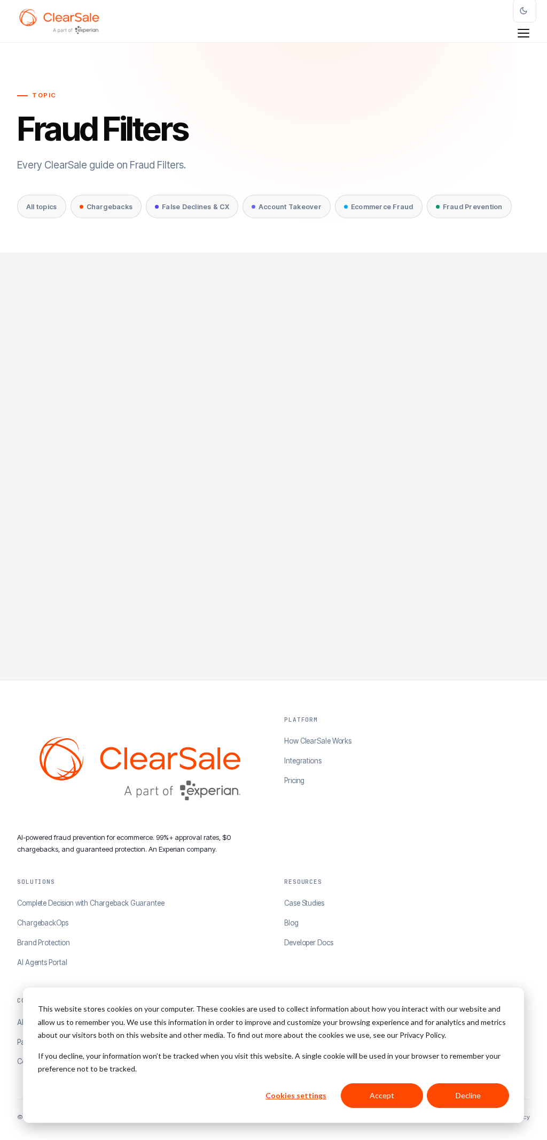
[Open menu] (523, 33)
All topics (41, 207)
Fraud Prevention (473, 207)
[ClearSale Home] (59, 21)
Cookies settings (295, 1095)
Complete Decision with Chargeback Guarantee (91, 903)
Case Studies (304, 903)
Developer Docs (308, 942)
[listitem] (142, 477)
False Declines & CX (195, 207)
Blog (291, 923)
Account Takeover (290, 207)
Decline (468, 1095)
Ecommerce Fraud (382, 207)
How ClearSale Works (317, 741)
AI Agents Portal (42, 962)
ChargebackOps (42, 923)
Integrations (303, 760)
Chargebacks (110, 207)
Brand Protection (43, 942)
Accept (382, 1095)
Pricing (294, 780)
